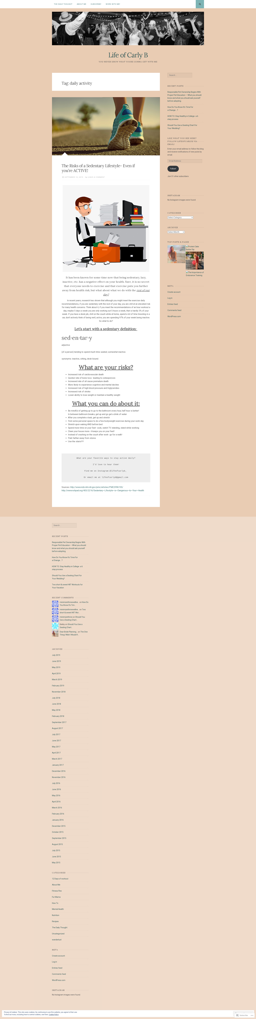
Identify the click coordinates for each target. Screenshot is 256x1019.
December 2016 (58, 771)
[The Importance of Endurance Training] (195, 274)
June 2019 (56, 661)
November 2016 (58, 777)
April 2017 (56, 753)
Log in (169, 298)
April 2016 (56, 802)
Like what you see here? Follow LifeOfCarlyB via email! (182, 141)
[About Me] (195, 261)
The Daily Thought (63, 4)
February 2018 (58, 716)
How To (55, 903)
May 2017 (56, 747)
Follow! (173, 169)
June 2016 (56, 789)
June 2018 (56, 704)
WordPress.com (174, 316)
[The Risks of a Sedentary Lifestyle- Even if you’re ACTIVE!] (106, 126)
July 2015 (56, 850)
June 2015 (56, 857)
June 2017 (56, 741)
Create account (173, 292)
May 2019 (56, 667)
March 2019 (57, 679)
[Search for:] (179, 75)
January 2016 (58, 820)
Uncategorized (58, 934)
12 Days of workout (60, 879)
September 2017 (59, 722)
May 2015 (56, 863)
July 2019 (56, 655)
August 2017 (57, 728)
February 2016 (58, 814)
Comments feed (174, 310)
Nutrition (55, 915)
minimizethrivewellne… (69, 602)
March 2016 (57, 808)
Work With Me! (113, 4)
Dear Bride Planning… (68, 632)
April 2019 (56, 673)
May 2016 (56, 795)
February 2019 (58, 686)
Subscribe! (96, 4)
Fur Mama (56, 897)
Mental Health (58, 909)
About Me (81, 4)
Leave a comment (96, 177)
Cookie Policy (54, 1015)
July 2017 (56, 734)
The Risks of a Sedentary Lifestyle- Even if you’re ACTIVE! (98, 168)
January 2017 (58, 765)
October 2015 (57, 832)
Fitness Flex (57, 891)
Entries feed (172, 304)
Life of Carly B (128, 55)
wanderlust (56, 940)
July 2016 (56, 783)
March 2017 (57, 759)
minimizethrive (66, 617)
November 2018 (58, 692)
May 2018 (56, 710)
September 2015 (59, 838)
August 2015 (57, 844)
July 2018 (56, 698)
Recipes (55, 921)
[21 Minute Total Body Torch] (176, 254)
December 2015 (58, 826)
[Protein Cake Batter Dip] (195, 248)
